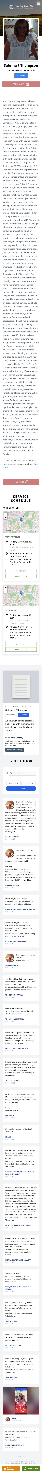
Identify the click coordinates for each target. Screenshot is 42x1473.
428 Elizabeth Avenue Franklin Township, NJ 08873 (20, 562)
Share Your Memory (14, 750)
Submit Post (21, 788)
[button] (21, 519)
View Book (11, 715)
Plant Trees (21, 576)
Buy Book (23, 715)
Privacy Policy (15, 1463)
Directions (21, 571)
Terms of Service (27, 1463)
